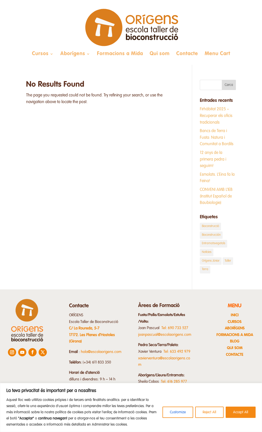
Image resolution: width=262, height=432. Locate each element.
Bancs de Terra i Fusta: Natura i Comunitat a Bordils (216, 137)
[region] (131, 407)
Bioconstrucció (210, 226)
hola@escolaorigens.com (101, 352)
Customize (178, 412)
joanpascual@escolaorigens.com (164, 335)
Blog (234, 341)
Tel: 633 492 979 (176, 352)
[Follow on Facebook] (32, 352)
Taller (228, 260)
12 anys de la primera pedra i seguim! (213, 159)
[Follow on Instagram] (12, 352)
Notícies (206, 252)
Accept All (240, 412)
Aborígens (72, 54)
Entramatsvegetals (213, 243)
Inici (235, 315)
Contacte (187, 54)
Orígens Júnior (211, 260)
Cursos (40, 54)
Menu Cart (217, 54)
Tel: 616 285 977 (174, 382)
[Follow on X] (43, 352)
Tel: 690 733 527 (174, 328)
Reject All (209, 412)
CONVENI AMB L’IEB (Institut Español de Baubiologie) (216, 196)
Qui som (160, 54)
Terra (205, 269)
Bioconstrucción (211, 235)
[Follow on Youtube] (22, 352)
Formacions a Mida (120, 54)
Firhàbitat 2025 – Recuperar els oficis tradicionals (216, 115)
